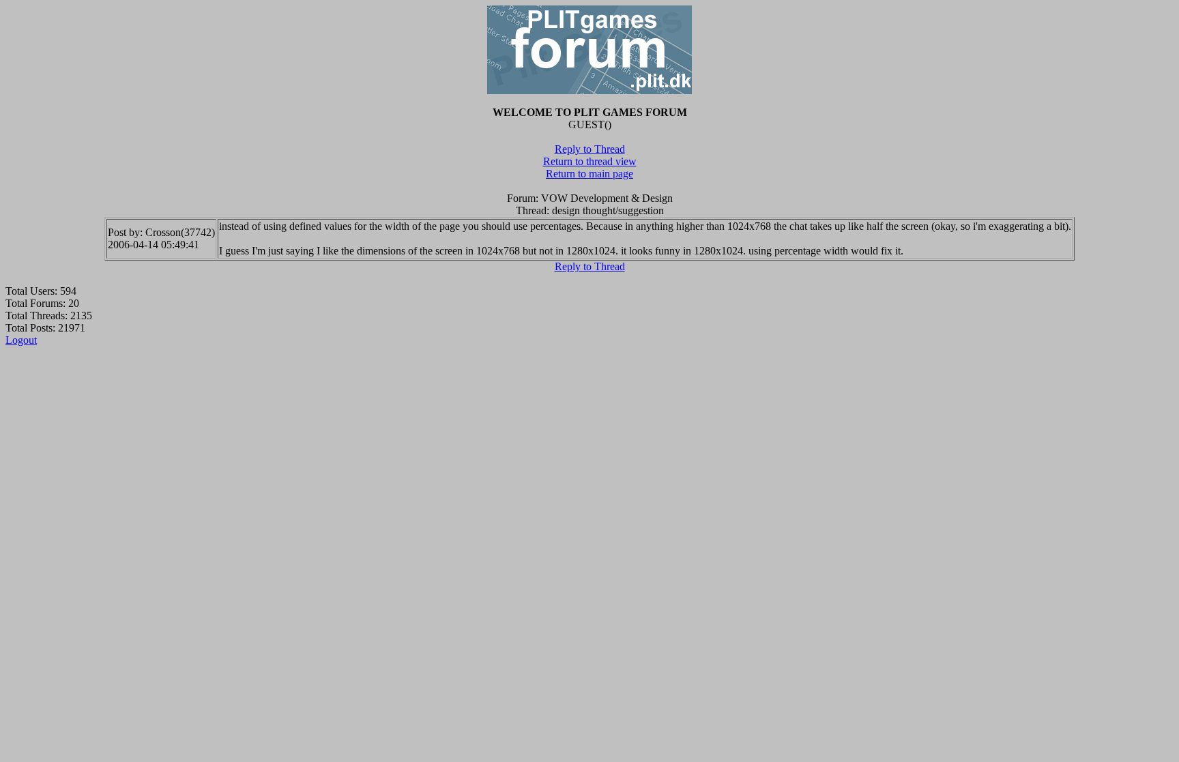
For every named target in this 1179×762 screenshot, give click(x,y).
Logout (21, 340)
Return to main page (589, 173)
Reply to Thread (590, 149)
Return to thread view (590, 161)
